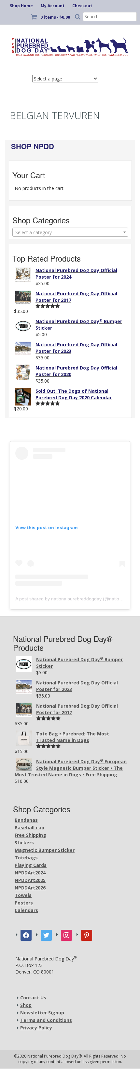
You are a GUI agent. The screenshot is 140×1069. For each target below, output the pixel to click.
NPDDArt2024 (30, 873)
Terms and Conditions (46, 1020)
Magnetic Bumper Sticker (45, 850)
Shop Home (21, 6)
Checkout (82, 6)
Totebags (26, 857)
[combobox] (70, 232)
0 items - (55, 17)
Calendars (26, 910)
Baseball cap (29, 827)
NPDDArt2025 (30, 880)
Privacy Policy (36, 1028)
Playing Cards (31, 865)
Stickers (24, 842)
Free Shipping (30, 835)
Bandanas (26, 820)
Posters (24, 903)
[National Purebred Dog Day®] (70, 45)
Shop (26, 1005)
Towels (23, 895)
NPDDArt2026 (30, 888)
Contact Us (33, 997)
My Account (52, 6)
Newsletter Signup (42, 1012)
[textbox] (70, 232)
